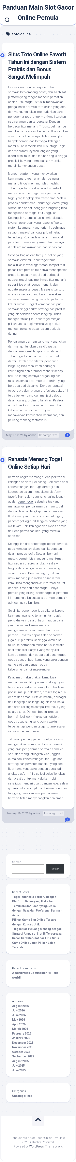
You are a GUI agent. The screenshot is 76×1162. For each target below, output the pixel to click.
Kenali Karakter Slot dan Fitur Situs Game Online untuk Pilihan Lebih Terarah (35, 942)
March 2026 (20, 1028)
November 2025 (22, 1047)
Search (16, 862)
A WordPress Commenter (29, 972)
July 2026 (18, 1010)
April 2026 (19, 1024)
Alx (60, 1146)
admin (32, 435)
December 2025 (22, 1042)
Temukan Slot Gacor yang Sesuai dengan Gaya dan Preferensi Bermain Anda (37, 910)
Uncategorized (48, 435)
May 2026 (18, 1019)
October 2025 (21, 1052)
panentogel (25, 501)
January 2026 (21, 1038)
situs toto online (19, 136)
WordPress (36, 1146)
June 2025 (19, 1070)
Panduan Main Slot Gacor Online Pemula (38, 12)
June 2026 (19, 1015)
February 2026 (21, 1033)
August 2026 (20, 1006)
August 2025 (20, 1061)
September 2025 (23, 1056)
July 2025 (18, 1065)
